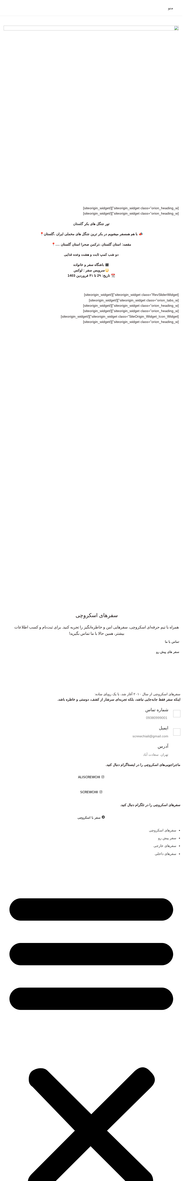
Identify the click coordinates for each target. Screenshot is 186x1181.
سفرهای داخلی (165, 854)
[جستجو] (5, 8)
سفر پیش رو (167, 838)
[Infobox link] (91, 714)
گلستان (78, 224)
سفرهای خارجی (165, 846)
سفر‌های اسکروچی (162, 830)
